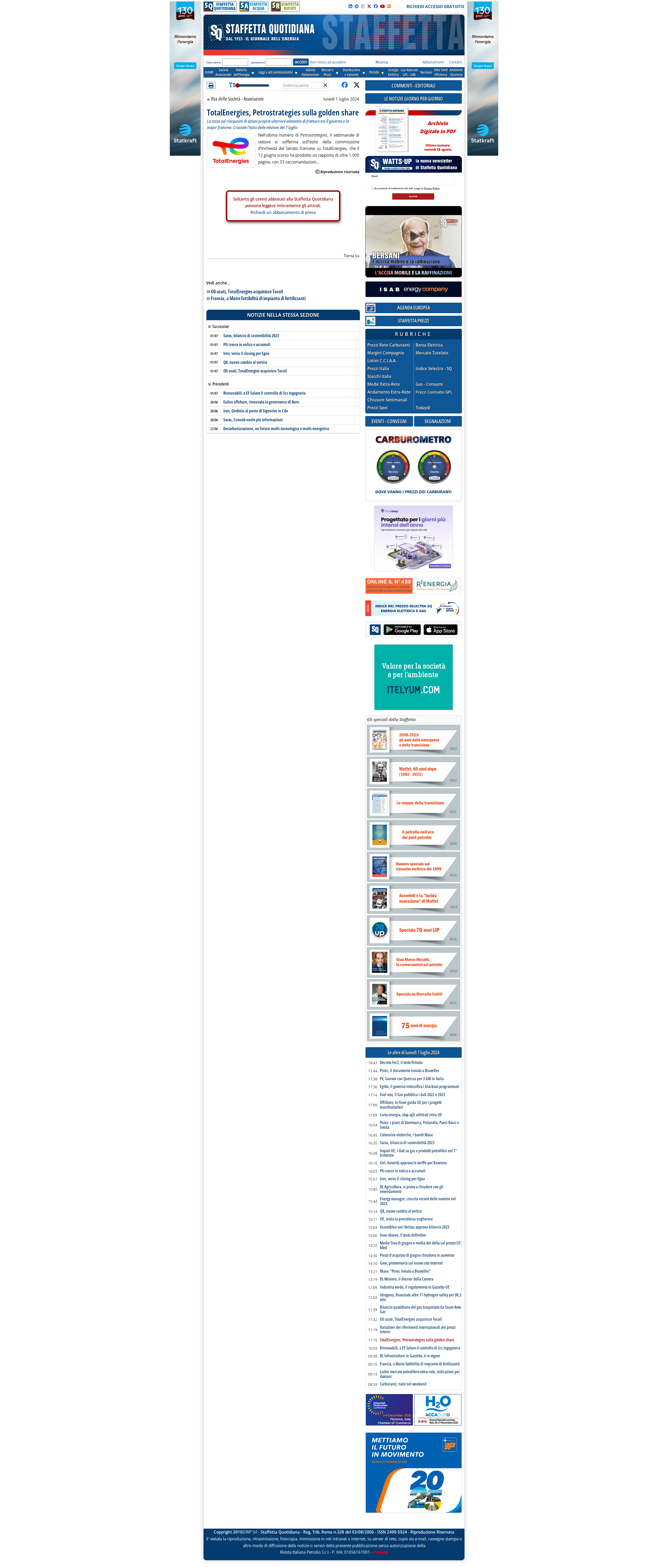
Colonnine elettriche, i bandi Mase (406, 1135)
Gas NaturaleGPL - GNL (409, 72)
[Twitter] (369, 6)
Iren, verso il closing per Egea (246, 353)
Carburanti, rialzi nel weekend (403, 1384)
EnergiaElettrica (393, 72)
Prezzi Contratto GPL (434, 392)
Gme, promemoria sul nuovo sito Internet (411, 1263)
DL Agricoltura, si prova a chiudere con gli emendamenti (411, 1189)
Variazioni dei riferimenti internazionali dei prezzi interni (418, 1329)
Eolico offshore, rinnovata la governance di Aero (261, 402)
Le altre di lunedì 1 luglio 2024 (413, 1052)
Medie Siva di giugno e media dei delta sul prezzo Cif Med (420, 1245)
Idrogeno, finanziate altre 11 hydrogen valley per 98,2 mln (420, 1297)
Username (213, 62)
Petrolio (374, 72)
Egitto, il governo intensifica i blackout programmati (419, 1086)
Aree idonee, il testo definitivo (403, 1235)
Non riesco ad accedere (328, 62)
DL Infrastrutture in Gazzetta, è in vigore (410, 1356)
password (258, 62)
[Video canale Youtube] (382, 6)
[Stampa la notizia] (211, 85)
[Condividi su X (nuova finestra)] (357, 85)
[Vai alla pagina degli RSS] (389, 6)
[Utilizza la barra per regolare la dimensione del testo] (232, 85)
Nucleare (426, 72)
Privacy (380, 1552)
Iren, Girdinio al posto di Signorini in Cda (255, 411)
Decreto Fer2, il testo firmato (401, 1062)
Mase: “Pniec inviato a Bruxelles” (405, 1271)
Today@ (423, 407)
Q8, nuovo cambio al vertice (245, 362)
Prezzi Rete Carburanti (388, 345)
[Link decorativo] (391, 129)
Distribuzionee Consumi (351, 72)
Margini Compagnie (385, 353)
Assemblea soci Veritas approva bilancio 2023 (414, 1227)
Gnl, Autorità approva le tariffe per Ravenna (413, 1163)
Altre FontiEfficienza (441, 72)
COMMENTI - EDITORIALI (414, 85)
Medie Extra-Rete (383, 384)
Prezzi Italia (378, 368)
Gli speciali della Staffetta (391, 719)
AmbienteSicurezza (456, 72)
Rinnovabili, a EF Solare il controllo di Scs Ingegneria (264, 393)
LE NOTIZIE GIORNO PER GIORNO (413, 98)
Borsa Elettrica (429, 345)
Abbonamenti (433, 62)
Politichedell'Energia (241, 72)
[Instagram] (363, 6)
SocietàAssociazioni (223, 72)
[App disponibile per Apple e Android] (413, 630)
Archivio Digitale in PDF (438, 134)
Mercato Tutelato (432, 353)
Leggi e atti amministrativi (275, 72)
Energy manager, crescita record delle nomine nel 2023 (418, 1201)
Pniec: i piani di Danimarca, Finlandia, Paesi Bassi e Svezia (419, 1125)
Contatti (455, 62)
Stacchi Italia (379, 376)
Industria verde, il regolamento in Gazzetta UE (415, 1287)
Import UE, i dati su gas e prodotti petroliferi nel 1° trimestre (418, 1153)
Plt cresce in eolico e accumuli (246, 344)
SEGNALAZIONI (438, 421)
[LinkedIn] (350, 6)
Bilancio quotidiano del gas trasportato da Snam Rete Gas (420, 1309)
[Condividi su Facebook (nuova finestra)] (345, 85)
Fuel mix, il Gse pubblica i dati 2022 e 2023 (412, 1094)
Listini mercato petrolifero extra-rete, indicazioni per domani (420, 1374)
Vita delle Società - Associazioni (237, 99)
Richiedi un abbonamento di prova (283, 212)
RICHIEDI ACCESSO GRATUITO (435, 6)
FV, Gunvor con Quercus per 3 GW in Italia (412, 1079)
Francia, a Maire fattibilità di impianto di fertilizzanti (258, 298)
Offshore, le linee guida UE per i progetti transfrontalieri (411, 1104)
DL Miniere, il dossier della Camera (406, 1279)
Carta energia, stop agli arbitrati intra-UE (411, 1115)
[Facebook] (376, 6)
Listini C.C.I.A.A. (382, 361)
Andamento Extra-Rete (389, 392)
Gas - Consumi (429, 384)
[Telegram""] (357, 6)
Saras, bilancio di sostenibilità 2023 (251, 335)
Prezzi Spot (377, 407)
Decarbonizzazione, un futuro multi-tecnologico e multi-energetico (276, 428)
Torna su (351, 256)
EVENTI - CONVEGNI (389, 421)
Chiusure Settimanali (387, 400)
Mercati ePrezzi (327, 72)
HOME (209, 72)
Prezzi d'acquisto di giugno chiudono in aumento (417, 1255)
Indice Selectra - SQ (434, 368)
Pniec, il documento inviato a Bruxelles (409, 1070)
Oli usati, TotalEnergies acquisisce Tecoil (247, 291)
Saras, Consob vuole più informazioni (253, 420)
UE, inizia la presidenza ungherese (406, 1219)
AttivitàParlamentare (310, 72)
